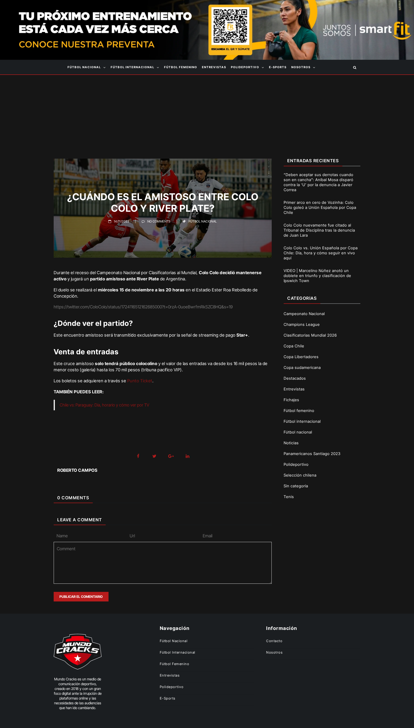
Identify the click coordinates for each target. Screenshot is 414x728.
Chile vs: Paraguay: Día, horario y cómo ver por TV (104, 404)
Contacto (274, 641)
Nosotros (300, 67)
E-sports (278, 67)
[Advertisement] (207, 110)
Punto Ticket (139, 380)
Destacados (295, 378)
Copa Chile (294, 346)
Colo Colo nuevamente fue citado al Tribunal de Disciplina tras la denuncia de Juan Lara (319, 230)
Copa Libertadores (301, 356)
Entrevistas (214, 67)
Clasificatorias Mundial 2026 (310, 335)
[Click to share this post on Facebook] (138, 456)
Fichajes (291, 399)
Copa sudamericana (302, 367)
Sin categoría (296, 485)
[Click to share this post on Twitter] (154, 456)
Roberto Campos (77, 470)
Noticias (291, 442)
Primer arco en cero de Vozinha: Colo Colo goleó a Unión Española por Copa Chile (320, 207)
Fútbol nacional (84, 67)
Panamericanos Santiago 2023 (312, 453)
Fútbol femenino (180, 67)
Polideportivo (245, 67)
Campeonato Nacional (304, 313)
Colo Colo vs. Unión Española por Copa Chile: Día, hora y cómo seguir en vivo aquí (321, 252)
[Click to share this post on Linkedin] (187, 456)
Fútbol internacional (132, 67)
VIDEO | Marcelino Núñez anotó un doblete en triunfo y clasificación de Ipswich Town (317, 275)
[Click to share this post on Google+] (171, 456)
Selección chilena (300, 475)
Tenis (289, 496)
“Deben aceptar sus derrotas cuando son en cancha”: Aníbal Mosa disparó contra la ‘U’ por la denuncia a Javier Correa (318, 182)
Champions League (302, 324)
